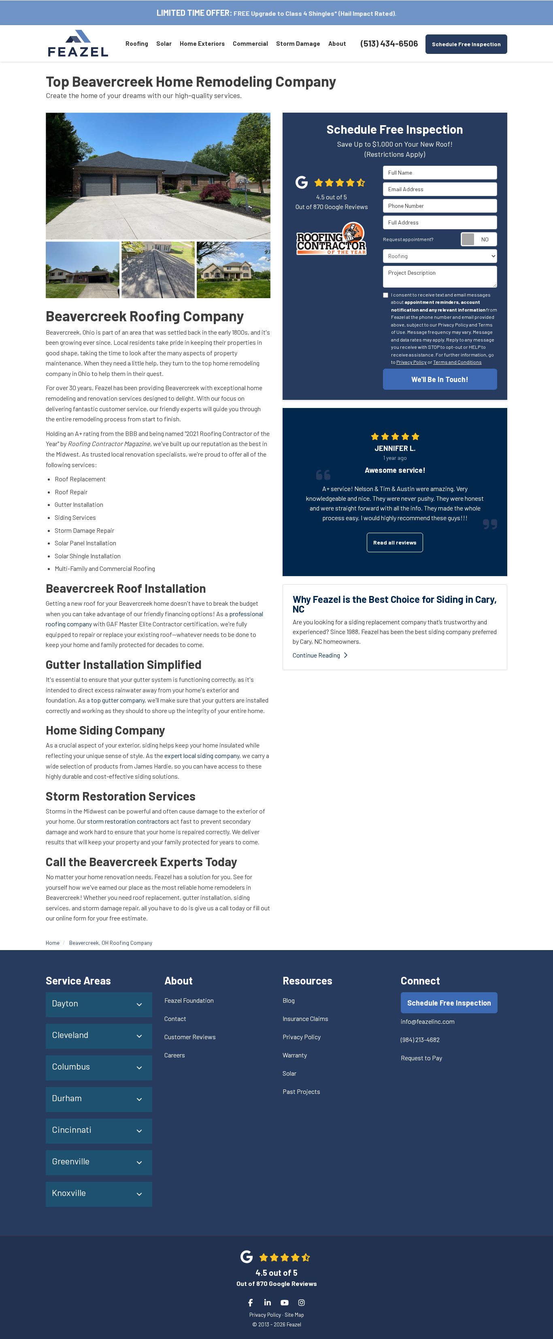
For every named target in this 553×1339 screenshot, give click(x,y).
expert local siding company (201, 755)
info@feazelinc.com (428, 1021)
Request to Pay (421, 1057)
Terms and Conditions (457, 362)
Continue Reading (316, 655)
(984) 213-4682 (420, 1039)
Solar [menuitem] (164, 43)
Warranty (295, 1055)
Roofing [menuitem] (136, 43)
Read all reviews (395, 542)
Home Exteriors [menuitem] (202, 43)
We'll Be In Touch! (439, 379)
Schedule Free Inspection (466, 44)
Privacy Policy (411, 362)
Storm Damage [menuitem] (298, 43)
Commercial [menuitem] (250, 43)
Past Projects (301, 1091)
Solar (289, 1073)
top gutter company (118, 700)
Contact (175, 1018)
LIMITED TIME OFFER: (194, 12)
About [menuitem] (337, 43)
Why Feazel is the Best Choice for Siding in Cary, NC (395, 604)
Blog (289, 1000)
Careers (174, 1055)
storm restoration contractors (128, 821)
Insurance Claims (305, 1018)
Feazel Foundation (189, 1000)
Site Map (294, 1314)
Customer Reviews (190, 1036)
